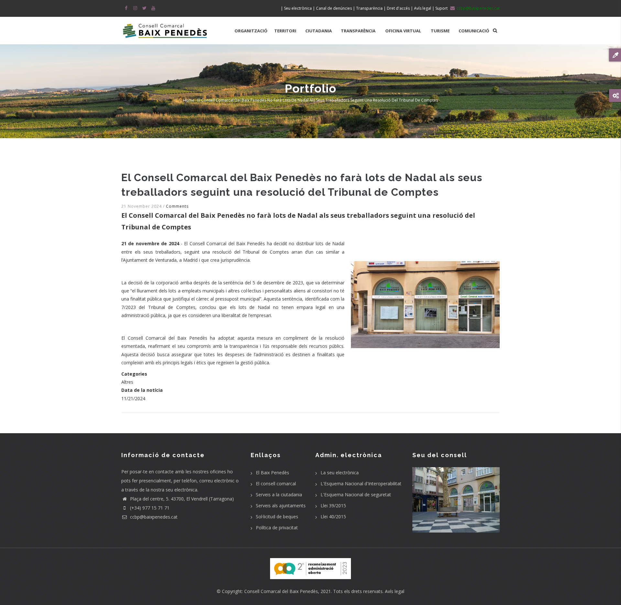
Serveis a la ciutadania (279, 494)
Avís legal (394, 591)
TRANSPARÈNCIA (358, 31)
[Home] (165, 27)
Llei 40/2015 (333, 516)
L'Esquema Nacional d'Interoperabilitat (361, 483)
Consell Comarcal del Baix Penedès (281, 591)
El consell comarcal (276, 483)
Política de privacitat (277, 527)
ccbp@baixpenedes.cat (153, 517)
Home (188, 100)
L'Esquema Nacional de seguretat (356, 494)
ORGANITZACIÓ (250, 31)
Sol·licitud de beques (277, 516)
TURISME (440, 31)
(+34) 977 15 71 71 (149, 508)
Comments (177, 206)
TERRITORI (285, 31)
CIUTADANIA (318, 31)
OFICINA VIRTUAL (403, 31)
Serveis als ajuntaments (281, 505)
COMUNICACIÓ (474, 31)
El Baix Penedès (272, 472)
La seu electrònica (340, 472)
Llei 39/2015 (333, 505)
